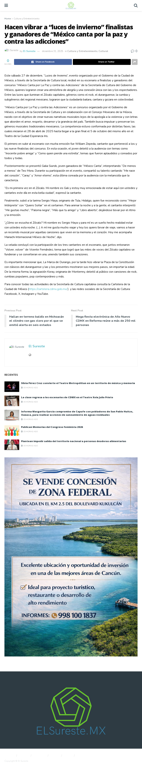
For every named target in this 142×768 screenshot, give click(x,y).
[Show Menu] (6, 5)
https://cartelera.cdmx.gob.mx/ (48, 289)
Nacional (9, 755)
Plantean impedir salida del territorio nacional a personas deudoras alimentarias (73, 441)
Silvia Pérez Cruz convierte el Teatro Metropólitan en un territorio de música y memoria (78, 383)
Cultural (103, 51)
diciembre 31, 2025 (52, 51)
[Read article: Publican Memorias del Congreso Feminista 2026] (11, 430)
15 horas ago (30, 387)
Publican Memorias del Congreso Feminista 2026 (52, 427)
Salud (68, 755)
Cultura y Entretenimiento (27, 18)
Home (7, 18)
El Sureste (29, 51)
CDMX (55, 755)
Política (24, 755)
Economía (40, 755)
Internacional (85, 755)
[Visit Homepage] (71, 5)
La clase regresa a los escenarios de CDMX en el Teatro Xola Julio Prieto (67, 397)
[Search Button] (136, 5)
